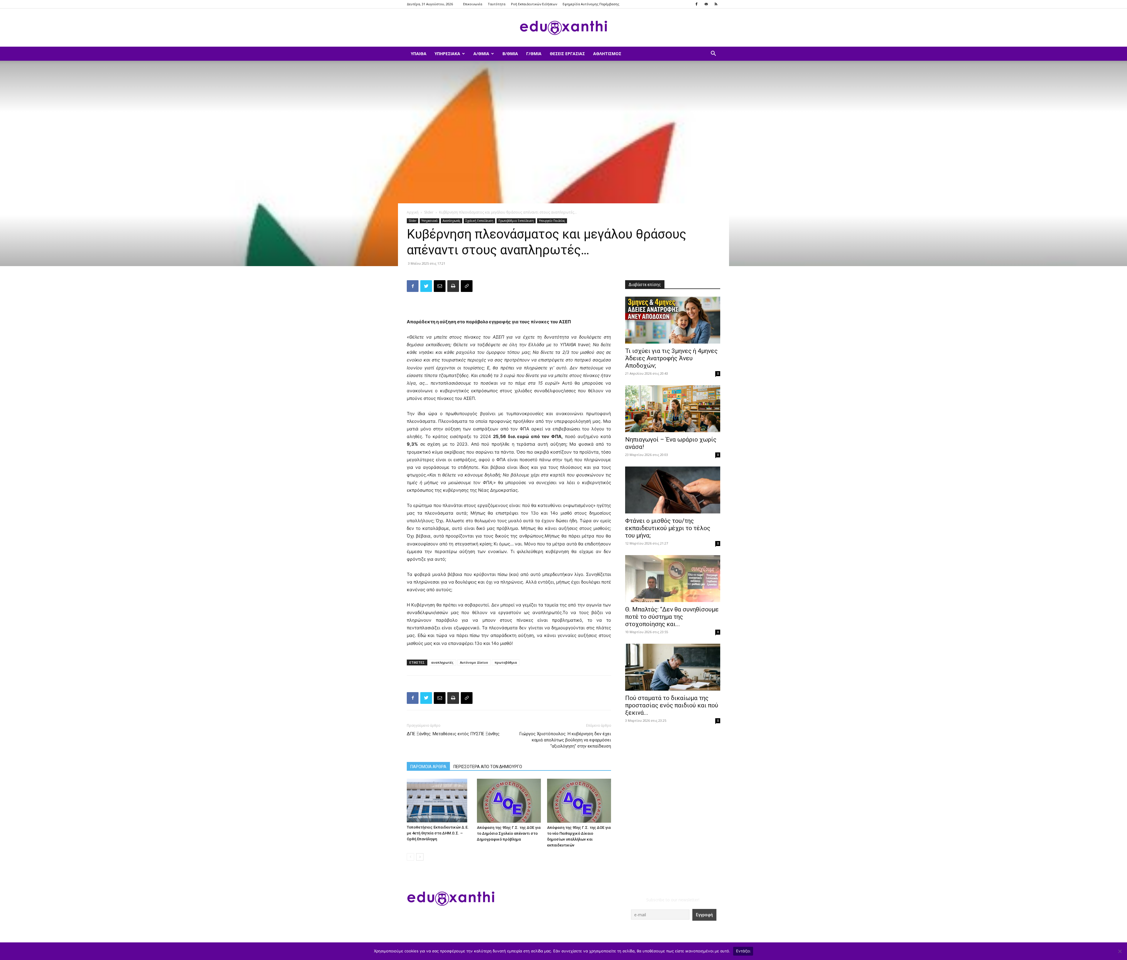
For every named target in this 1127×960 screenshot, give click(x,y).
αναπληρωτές (442, 662)
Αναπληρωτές (451, 221)
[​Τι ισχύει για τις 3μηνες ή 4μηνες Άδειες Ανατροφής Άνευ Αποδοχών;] (672, 320)
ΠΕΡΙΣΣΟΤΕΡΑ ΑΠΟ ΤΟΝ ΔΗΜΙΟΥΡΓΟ (487, 766)
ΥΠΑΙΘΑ (418, 53)
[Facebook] (696, 4)
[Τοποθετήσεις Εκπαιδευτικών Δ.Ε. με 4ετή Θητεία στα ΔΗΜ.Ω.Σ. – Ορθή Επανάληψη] (439, 801)
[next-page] (420, 857)
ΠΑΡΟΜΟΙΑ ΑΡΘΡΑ (428, 766)
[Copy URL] (467, 286)
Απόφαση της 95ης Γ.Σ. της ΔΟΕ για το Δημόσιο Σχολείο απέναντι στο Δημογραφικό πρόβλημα (509, 833)
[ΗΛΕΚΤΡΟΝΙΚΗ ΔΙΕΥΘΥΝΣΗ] (440, 286)
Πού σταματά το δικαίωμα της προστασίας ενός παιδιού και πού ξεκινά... (671, 705)
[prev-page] (410, 857)
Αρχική (413, 212)
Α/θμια (481, 53)
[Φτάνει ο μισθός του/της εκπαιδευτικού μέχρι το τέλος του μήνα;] (672, 490)
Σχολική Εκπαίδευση (479, 221)
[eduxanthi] (563, 28)
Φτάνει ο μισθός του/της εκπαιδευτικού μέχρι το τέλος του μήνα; (667, 528)
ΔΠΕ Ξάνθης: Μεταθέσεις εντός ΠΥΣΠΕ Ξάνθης (453, 733)
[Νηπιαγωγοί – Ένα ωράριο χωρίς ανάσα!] (672, 408)
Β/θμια (510, 53)
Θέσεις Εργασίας (567, 53)
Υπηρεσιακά (447, 53)
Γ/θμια (533, 53)
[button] (713, 54)
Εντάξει (743, 951)
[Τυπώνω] (453, 286)
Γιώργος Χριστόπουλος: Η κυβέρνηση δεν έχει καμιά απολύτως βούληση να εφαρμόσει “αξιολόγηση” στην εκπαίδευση (565, 740)
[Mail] (706, 4)
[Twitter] (426, 286)
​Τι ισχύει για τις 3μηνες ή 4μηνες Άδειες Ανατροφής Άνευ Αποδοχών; (671, 358)
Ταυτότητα (496, 4)
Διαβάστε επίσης (645, 284)
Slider (428, 212)
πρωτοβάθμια (506, 662)
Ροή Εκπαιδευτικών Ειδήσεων (534, 4)
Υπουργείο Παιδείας (552, 221)
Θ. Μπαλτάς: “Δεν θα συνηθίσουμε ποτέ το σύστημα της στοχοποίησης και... (672, 617)
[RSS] (715, 4)
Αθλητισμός (607, 53)
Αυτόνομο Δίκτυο (474, 662)
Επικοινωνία (472, 4)
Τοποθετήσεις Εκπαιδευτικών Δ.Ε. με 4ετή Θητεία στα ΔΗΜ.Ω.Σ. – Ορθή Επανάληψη (438, 833)
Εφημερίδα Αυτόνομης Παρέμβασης (591, 4)
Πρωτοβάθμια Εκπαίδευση (516, 221)
